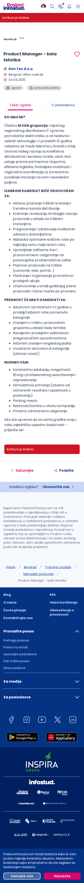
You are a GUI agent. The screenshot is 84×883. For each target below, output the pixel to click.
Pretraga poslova (16, 640)
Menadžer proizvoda (38, 574)
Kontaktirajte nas (18, 618)
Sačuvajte (24, 470)
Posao (10, 567)
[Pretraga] (52, 6)
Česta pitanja (14, 610)
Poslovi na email (15, 647)
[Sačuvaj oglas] (77, 54)
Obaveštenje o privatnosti (62, 612)
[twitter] (57, 720)
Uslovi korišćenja (63, 602)
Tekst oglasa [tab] (20, 105)
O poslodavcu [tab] (63, 105)
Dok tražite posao (16, 661)
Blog (7, 595)
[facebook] (11, 720)
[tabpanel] (42, 275)
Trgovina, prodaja (58, 567)
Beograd (30, 567)
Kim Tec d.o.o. (21, 68)
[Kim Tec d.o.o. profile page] (14, 38)
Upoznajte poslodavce (20, 654)
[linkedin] (72, 720)
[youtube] (42, 720)
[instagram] (26, 720)
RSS (53, 595)
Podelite (66, 470)
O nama (9, 602)
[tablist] (42, 105)
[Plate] (60, 6)
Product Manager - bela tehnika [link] (42, 580)
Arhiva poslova (14, 668)
